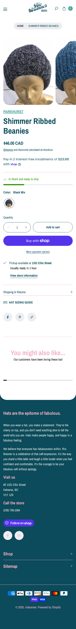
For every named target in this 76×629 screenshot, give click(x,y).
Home (20, 26)
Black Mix (9, 203)
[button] (56, 9)
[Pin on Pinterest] (19, 317)
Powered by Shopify (49, 607)
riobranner (30, 607)
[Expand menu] (5, 9)
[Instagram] (19, 535)
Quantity (8, 217)
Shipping (8, 150)
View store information (24, 275)
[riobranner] (38, 7)
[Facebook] (7, 535)
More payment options (38, 251)
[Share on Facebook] (7, 317)
